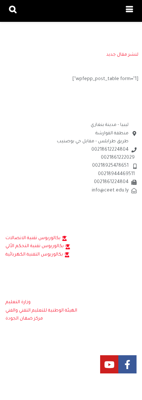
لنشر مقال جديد (122, 55)
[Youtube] (109, 364)
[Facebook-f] (127, 364)
